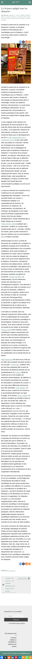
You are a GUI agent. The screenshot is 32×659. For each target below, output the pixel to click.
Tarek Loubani (22, 395)
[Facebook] (20, 42)
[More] (29, 42)
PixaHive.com (25, 653)
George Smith (6, 330)
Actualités (11, 570)
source (3, 20)
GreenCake (15, 365)
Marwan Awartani (15, 277)
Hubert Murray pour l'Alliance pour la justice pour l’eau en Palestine (15, 17)
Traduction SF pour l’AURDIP (20, 18)
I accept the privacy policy (16, 623)
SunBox (17, 372)
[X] (23, 42)
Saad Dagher (20, 388)
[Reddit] (26, 42)
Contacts (13, 638)
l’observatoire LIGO (8, 224)
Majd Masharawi (7, 359)
